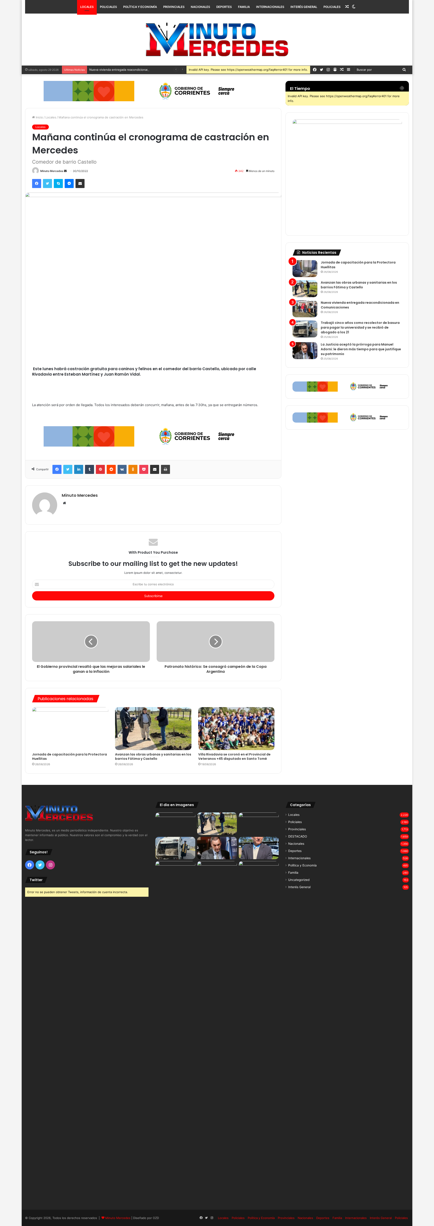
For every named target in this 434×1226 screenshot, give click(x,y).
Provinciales (173, 7)
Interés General (303, 7)
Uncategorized (298, 880)
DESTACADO (297, 836)
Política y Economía (140, 7)
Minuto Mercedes (51, 171)
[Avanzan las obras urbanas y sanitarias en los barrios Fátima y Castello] (153, 728)
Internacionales (270, 7)
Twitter (36, 880)
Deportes (224, 7)
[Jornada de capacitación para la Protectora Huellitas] (70, 728)
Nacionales (200, 7)
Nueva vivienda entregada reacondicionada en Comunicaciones (134, 69)
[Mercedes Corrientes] (217, 39)
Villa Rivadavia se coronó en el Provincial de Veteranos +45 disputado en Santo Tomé (234, 756)
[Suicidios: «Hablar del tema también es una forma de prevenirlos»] (175, 872)
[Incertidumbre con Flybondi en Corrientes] (259, 872)
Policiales (108, 7)
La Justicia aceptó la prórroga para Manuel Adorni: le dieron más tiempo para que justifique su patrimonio (361, 349)
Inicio (39, 117)
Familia (244, 7)
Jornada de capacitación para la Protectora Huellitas (69, 756)
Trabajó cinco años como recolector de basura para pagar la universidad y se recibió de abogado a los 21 (360, 327)
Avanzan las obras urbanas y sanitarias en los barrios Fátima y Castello (153, 756)
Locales (87, 7)
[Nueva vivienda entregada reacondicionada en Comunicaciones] (304, 308)
